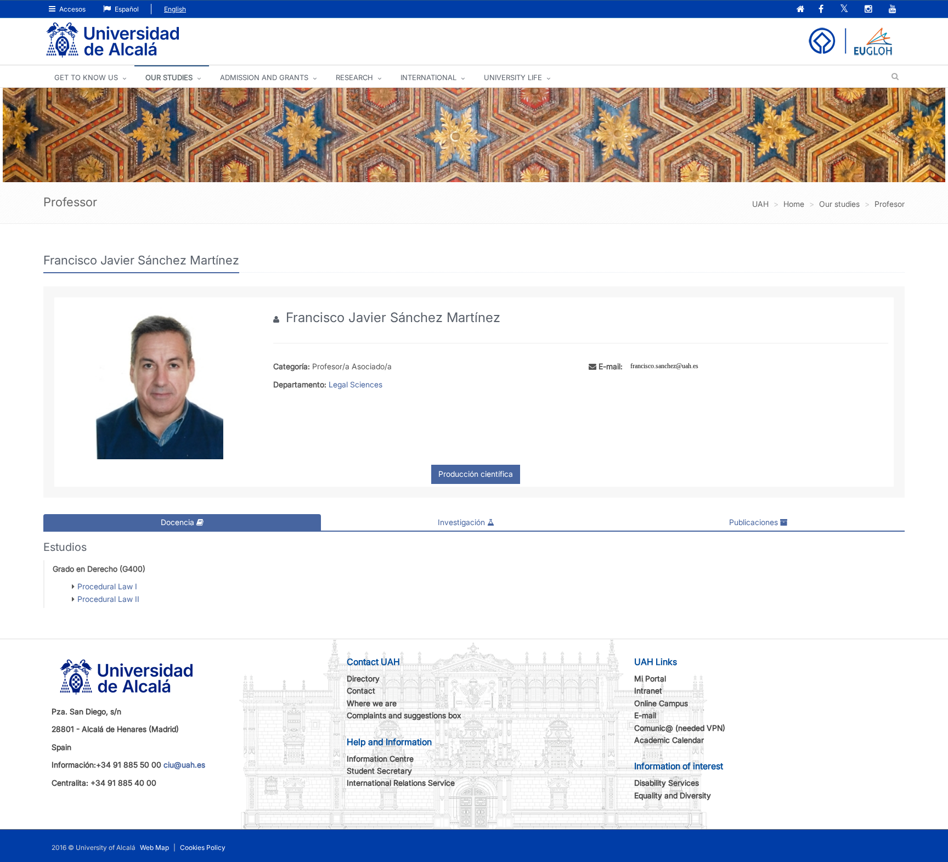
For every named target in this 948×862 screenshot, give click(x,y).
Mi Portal (650, 678)
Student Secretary (379, 770)
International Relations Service (401, 782)
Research (354, 77)
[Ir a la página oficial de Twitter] (845, 9)
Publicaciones (754, 522)
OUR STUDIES (169, 77)
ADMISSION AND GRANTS (264, 77)
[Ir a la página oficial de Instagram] (869, 9)
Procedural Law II (108, 599)
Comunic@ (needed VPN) (679, 728)
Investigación (462, 522)
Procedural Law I (107, 586)
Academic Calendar (669, 740)
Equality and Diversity (672, 795)
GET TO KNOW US (86, 77)
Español (126, 9)
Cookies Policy (202, 847)
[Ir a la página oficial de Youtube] (894, 9)
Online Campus (661, 703)
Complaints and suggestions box (404, 715)
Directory (363, 678)
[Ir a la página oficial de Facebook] (822, 9)
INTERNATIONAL (428, 77)
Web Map (154, 847)
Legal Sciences (355, 384)
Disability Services (666, 782)
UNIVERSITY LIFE (513, 77)
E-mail (645, 715)
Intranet (648, 690)
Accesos (72, 9)
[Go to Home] (112, 40)
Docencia (178, 522)
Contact (361, 690)
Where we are (372, 703)
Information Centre (380, 758)
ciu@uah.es (184, 764)
